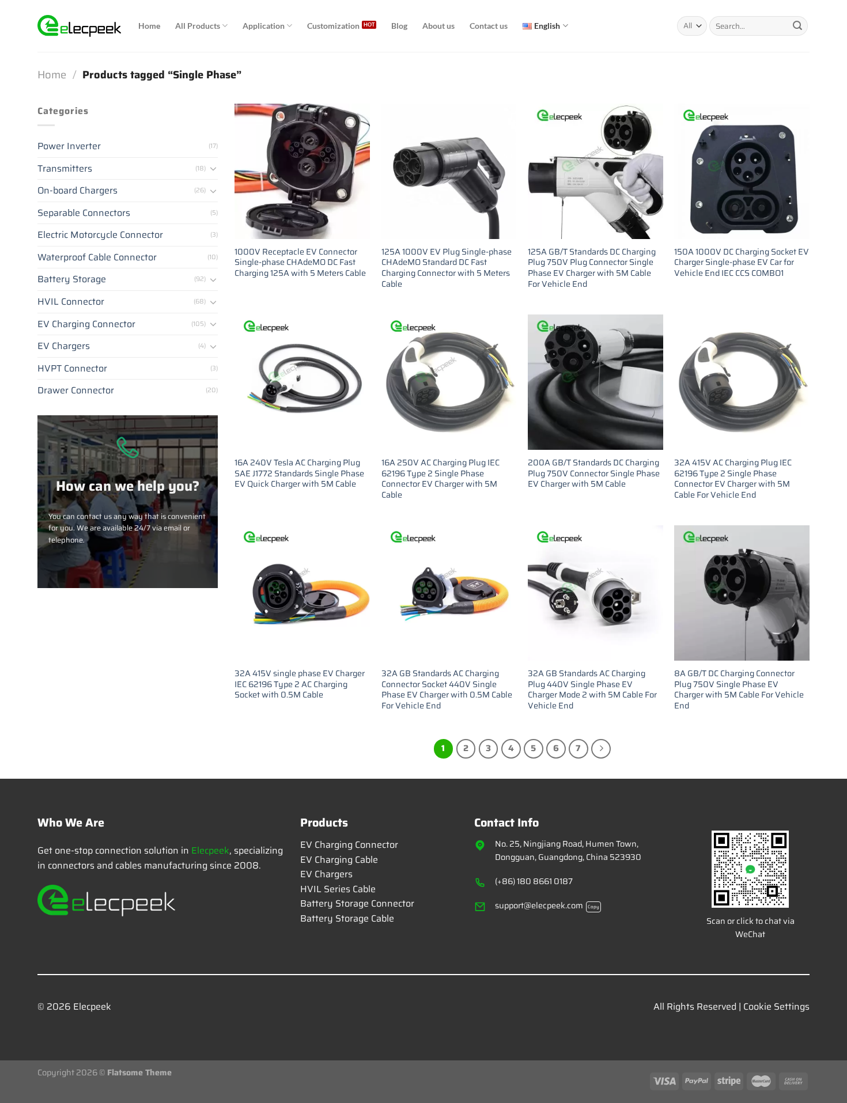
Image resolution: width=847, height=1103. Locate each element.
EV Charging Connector (86, 324)
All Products (197, 26)
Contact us (489, 26)
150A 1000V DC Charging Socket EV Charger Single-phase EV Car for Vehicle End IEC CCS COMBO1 (741, 263)
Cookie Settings (776, 1006)
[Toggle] (213, 168)
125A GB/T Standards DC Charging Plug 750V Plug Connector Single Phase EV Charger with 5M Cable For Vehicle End (592, 268)
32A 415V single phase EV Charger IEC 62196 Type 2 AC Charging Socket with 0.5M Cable (300, 684)
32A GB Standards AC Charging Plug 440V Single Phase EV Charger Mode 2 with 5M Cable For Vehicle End (592, 689)
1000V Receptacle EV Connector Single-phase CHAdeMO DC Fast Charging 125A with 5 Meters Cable (300, 263)
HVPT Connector (72, 368)
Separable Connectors (83, 213)
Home (149, 26)
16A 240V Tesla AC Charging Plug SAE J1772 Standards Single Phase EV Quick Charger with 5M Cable (299, 473)
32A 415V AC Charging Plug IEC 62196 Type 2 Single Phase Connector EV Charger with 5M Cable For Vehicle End (733, 479)
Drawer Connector (75, 391)
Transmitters (64, 168)
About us (438, 26)
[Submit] (797, 26)
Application (264, 26)
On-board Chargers (77, 190)
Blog (399, 26)
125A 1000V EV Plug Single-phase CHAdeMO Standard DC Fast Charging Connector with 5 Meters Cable (446, 268)
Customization (333, 26)
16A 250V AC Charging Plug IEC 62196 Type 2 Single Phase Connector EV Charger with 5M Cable (440, 479)
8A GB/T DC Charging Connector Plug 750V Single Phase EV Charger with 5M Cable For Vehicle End (739, 689)
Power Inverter (69, 146)
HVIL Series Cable (338, 889)
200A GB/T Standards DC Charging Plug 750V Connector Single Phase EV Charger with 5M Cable (594, 473)
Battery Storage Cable (347, 918)
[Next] (601, 749)
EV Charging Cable (339, 859)
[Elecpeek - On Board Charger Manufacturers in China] (79, 26)
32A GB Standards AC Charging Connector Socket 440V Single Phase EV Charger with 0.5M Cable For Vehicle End (446, 689)
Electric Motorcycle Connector (100, 235)
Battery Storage (71, 279)
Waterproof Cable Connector (97, 257)
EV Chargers (63, 346)
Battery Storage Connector (357, 903)
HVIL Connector (70, 301)
